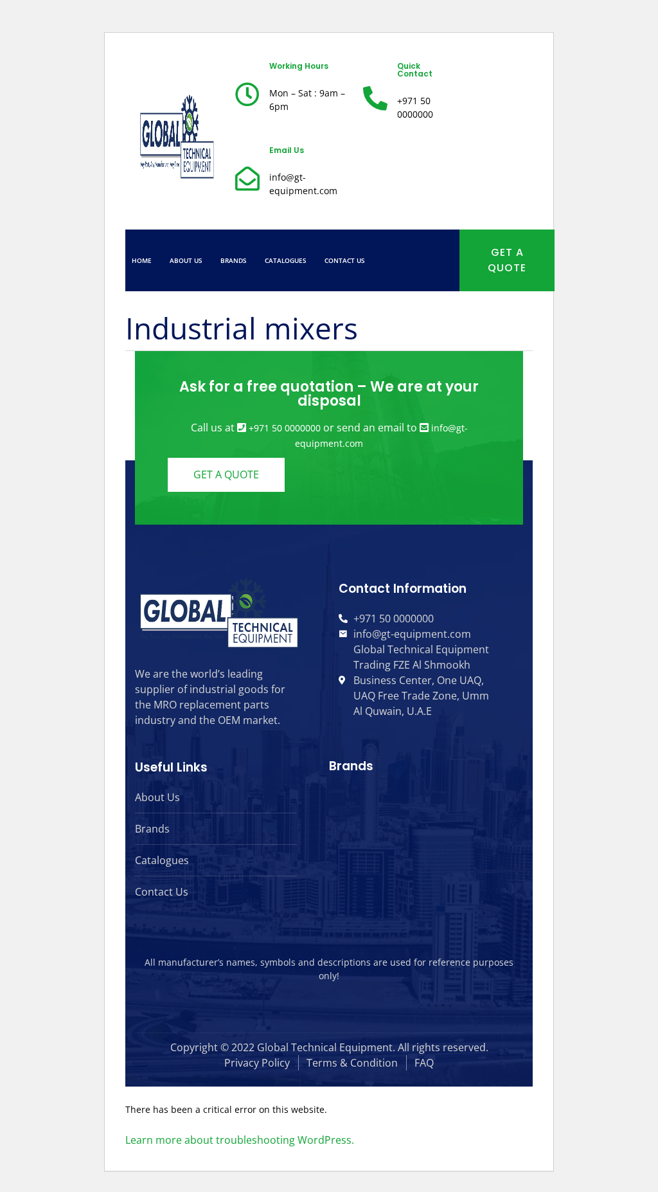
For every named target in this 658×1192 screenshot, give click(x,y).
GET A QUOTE (507, 260)
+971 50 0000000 (285, 428)
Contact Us (345, 260)
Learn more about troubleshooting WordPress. (239, 1140)
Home (142, 260)
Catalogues (286, 260)
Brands (233, 260)
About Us (186, 260)
